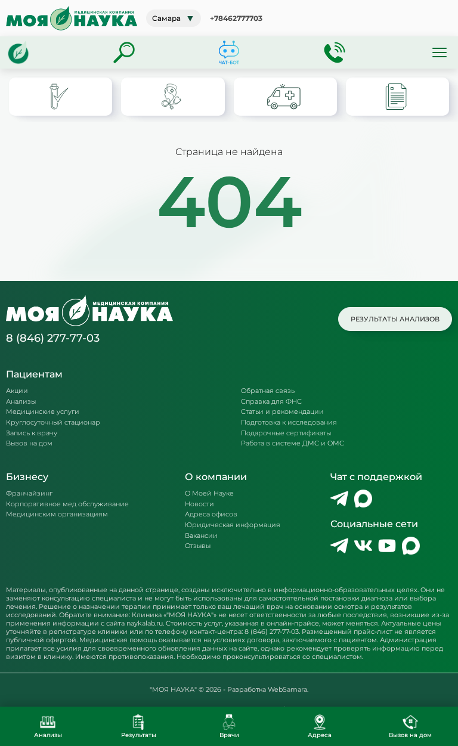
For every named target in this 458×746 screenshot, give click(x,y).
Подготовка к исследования (289, 422)
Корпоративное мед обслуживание (67, 504)
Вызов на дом (29, 443)
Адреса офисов (211, 514)
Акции (17, 391)
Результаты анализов (395, 319)
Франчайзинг (29, 493)
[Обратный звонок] (334, 52)
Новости (199, 504)
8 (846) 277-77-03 (53, 338)
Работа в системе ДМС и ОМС (292, 443)
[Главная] (18, 52)
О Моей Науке (209, 493)
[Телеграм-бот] (229, 52)
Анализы (21, 401)
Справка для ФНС (271, 401)
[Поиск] (124, 52)
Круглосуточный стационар (53, 422)
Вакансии (201, 536)
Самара (173, 18)
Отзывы (198, 546)
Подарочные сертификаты (286, 433)
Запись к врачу (31, 433)
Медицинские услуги (42, 412)
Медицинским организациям (57, 514)
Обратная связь (268, 391)
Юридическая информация (232, 525)
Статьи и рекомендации (282, 412)
